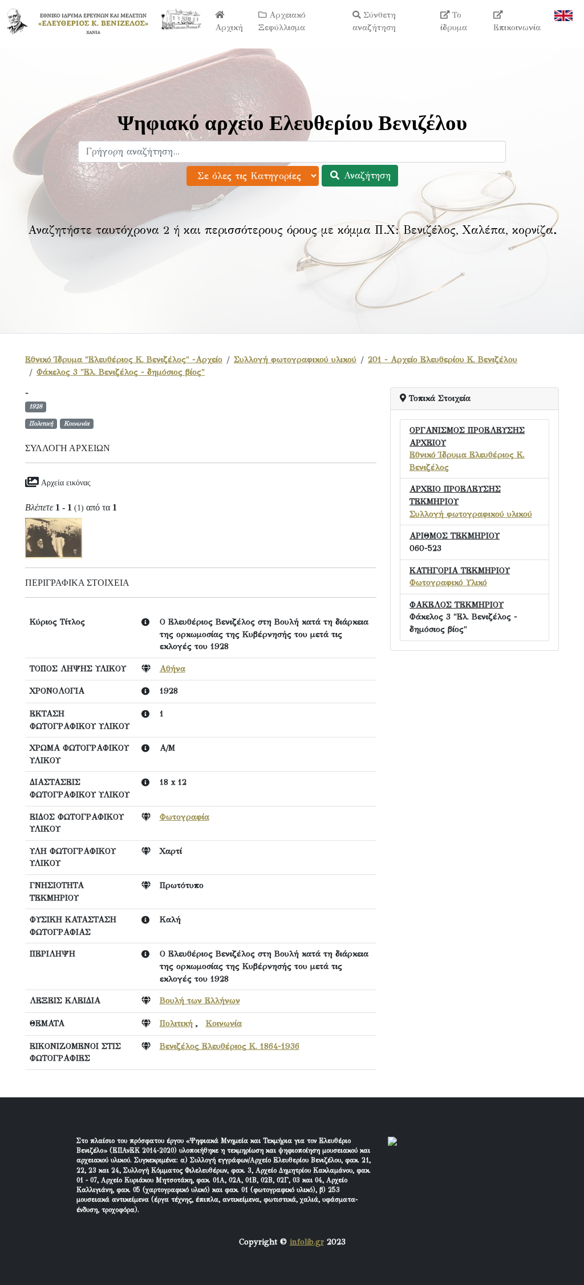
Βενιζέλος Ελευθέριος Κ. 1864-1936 (229, 1046)
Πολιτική (176, 1023)
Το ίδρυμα (453, 21)
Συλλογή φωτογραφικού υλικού (295, 359)
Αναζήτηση (365, 175)
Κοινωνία (224, 1023)
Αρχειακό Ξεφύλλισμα (282, 21)
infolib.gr (307, 1242)
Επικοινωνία (517, 27)
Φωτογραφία (184, 817)
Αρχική (229, 27)
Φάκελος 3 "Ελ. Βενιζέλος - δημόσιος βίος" (120, 372)
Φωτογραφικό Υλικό (448, 582)
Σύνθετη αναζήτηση (374, 21)
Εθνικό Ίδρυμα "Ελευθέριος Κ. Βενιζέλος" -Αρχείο (123, 359)
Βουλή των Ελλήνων (200, 1000)
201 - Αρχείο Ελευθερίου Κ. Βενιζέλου (442, 359)
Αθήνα (172, 668)
